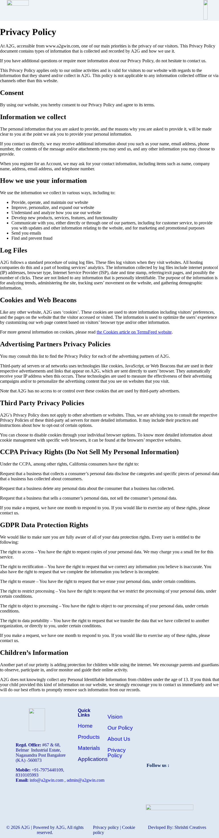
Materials (89, 748)
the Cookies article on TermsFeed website (134, 332)
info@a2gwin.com (46, 780)
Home (85, 726)
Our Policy (120, 728)
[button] (113, 10)
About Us (119, 739)
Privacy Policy (117, 752)
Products (89, 737)
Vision (115, 717)
